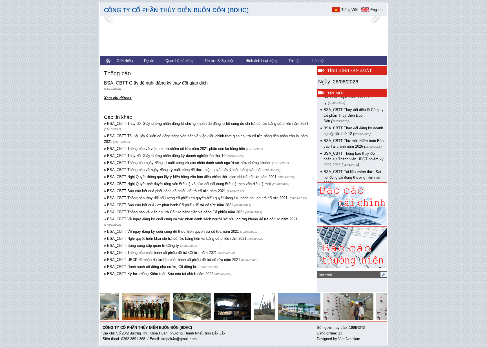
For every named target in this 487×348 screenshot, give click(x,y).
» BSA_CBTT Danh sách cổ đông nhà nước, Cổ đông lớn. (152, 267)
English (376, 10)
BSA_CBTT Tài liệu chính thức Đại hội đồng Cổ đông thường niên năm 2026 (352, 173)
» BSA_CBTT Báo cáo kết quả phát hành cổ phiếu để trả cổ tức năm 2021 (165, 191)
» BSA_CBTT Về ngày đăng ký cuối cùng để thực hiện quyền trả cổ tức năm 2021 (171, 231)
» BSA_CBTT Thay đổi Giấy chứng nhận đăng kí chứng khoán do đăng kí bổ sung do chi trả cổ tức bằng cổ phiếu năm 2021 (206, 123)
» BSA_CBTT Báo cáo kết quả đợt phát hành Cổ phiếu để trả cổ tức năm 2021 (168, 205)
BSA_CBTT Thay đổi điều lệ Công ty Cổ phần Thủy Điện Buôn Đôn (354, 111)
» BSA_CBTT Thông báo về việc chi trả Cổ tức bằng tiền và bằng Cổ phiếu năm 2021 (174, 212)
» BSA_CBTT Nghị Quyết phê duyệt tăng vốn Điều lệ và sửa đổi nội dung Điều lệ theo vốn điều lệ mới (187, 184)
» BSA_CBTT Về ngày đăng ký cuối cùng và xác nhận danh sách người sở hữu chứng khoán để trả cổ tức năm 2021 (200, 219)
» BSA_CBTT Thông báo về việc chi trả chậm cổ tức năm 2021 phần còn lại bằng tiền (174, 149)
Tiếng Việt (349, 10)
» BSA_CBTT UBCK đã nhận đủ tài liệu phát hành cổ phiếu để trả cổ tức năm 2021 (172, 260)
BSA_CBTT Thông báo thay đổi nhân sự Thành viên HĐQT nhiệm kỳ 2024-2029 (354, 155)
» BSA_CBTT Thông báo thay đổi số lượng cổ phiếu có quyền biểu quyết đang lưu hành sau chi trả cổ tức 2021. (196, 198)
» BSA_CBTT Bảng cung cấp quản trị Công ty (141, 245)
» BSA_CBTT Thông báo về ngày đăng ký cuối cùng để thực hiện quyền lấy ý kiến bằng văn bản (183, 170)
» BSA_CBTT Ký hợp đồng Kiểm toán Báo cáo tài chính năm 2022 (158, 274)
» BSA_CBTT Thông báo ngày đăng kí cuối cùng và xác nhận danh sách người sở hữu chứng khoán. (187, 163)
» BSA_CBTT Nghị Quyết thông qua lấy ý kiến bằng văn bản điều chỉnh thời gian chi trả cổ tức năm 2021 (190, 177)
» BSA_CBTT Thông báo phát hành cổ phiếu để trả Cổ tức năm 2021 (160, 253)
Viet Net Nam (349, 339)
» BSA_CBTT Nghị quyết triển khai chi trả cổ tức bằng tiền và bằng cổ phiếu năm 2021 (175, 238)
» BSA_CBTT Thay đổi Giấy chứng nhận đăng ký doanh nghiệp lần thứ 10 (164, 156)
